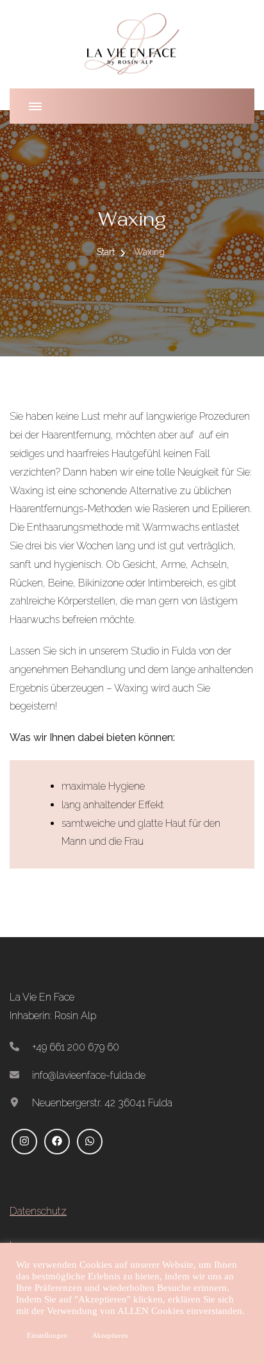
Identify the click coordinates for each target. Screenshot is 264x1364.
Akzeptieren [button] (110, 1335)
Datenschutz (38, 1211)
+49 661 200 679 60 (75, 1047)
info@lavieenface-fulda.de (88, 1075)
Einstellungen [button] (47, 1335)
